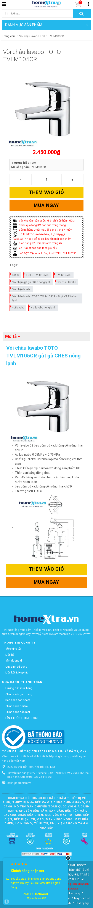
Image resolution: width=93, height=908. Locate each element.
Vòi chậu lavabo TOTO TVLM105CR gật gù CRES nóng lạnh (44, 298)
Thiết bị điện (82, 903)
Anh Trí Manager (36, 893)
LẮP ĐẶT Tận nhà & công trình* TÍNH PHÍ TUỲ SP (47, 253)
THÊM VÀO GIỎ (46, 192)
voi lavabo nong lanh (43, 307)
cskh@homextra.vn (19, 782)
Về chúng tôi (13, 648)
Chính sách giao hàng (18, 694)
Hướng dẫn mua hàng (18, 688)
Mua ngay (46, 205)
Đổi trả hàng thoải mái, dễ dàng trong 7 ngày (45, 229)
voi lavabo (18, 307)
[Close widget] (68, 858)
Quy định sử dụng (16, 666)
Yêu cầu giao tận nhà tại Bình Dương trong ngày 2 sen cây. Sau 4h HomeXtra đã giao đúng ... (36, 883)
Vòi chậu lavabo (21, 289)
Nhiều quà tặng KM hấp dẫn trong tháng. (42, 225)
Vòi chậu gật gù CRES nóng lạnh (31, 282)
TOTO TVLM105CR (37, 275)
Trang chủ (8, 36)
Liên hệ (9, 654)
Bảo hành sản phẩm (17, 700)
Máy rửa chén (82, 898)
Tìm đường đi (13, 660)
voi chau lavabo (67, 282)
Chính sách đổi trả (16, 706)
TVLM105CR (63, 275)
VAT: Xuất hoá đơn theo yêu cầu (37, 247)
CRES (15, 275)
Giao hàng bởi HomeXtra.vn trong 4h (40, 243)
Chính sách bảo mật (17, 712)
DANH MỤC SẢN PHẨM (23, 25)
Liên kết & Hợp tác (16, 672)
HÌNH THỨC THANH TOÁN (21, 718)
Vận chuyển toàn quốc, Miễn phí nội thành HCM (46, 220)
